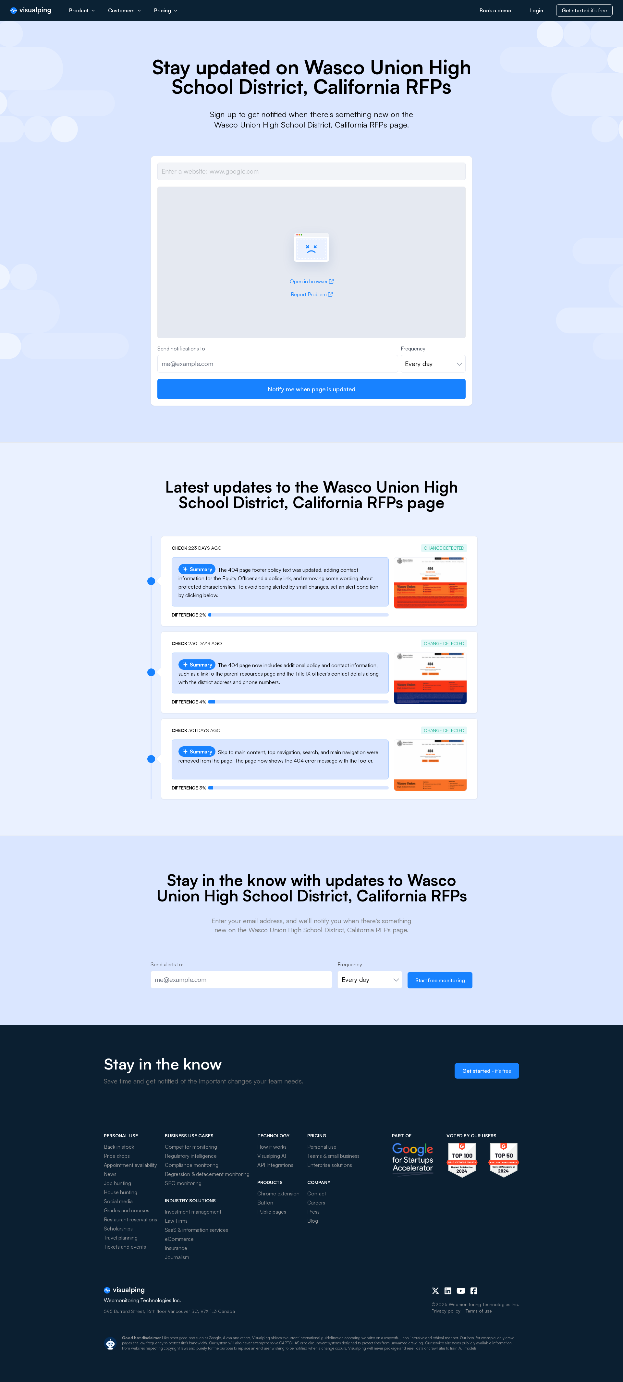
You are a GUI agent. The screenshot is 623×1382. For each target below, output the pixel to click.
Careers (316, 1202)
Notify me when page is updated (311, 389)
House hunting (120, 1192)
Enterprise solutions (329, 1165)
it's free (584, 10)
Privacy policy (446, 1311)
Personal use (321, 1147)
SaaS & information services (196, 1230)
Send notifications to (181, 348)
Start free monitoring (440, 980)
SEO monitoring (183, 1183)
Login (536, 10)
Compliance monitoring (191, 1165)
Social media (118, 1201)
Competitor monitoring (191, 1147)
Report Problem (309, 294)
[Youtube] (461, 1291)
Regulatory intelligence (191, 1156)
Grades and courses (126, 1210)
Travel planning (121, 1237)
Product (79, 10)
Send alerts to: (167, 964)
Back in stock (119, 1147)
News (110, 1174)
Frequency (413, 348)
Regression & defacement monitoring (207, 1174)
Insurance (176, 1248)
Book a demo (495, 10)
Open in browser (309, 281)
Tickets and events (125, 1246)
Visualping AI (271, 1156)
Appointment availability (130, 1165)
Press (313, 1211)
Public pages (271, 1211)
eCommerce (179, 1239)
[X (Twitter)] (435, 1291)
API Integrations (275, 1165)
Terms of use (479, 1311)
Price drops (117, 1156)
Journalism (177, 1257)
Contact (316, 1193)
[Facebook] (473, 1291)
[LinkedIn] (448, 1291)
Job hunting (117, 1183)
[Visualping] (30, 10)
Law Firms (176, 1220)
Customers (121, 10)
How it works (272, 1147)
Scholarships (118, 1228)
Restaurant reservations (130, 1219)
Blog (312, 1220)
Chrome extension (278, 1193)
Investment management (193, 1211)
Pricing (162, 10)
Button (265, 1202)
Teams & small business (333, 1156)
